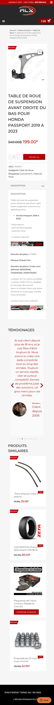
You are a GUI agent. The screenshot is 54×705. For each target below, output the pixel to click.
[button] (3, 21)
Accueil (13, 30)
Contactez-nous (25, 692)
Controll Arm (26, 174)
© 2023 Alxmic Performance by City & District (27, 699)
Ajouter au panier (34, 158)
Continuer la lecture (26, 612)
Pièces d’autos (24, 30)
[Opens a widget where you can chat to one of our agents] (44, 700)
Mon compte (37, 692)
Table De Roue (26, 170)
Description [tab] (18, 185)
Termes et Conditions (12, 692)
